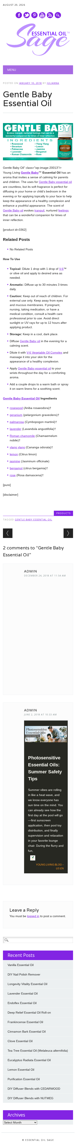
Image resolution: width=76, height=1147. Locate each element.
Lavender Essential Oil (23, 993)
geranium (16, 415)
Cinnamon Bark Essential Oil (27, 1031)
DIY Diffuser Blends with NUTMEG (30, 1098)
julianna (53, 83)
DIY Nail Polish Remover (24, 974)
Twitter (26, 15)
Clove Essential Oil (20, 1041)
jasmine (15, 461)
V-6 (61, 268)
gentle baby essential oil (33, 519)
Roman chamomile (22, 436)
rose (13, 475)
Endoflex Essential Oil (22, 1003)
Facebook (19, 15)
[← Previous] (7, 533)
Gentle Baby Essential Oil (21, 398)
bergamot (16, 468)
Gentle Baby (30, 172)
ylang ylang (17, 447)
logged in (33, 916)
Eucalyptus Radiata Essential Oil (29, 1060)
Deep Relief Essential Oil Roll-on (29, 1012)
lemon (14, 454)
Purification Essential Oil (24, 1079)
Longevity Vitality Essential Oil (27, 984)
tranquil (39, 210)
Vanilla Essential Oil (21, 965)
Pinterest (34, 15)
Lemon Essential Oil (21, 1069)
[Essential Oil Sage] (38, 54)
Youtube (42, 15)
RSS (50, 15)
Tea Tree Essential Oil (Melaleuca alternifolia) (38, 1050)
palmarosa (17, 422)
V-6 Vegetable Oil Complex (44, 352)
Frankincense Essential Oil (25, 1022)
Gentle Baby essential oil (55, 182)
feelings (63, 210)
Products (63, 513)
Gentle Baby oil (13, 210)
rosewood (16, 408)
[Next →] (68, 533)
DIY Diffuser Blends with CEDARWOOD (34, 1088)
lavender (15, 429)
